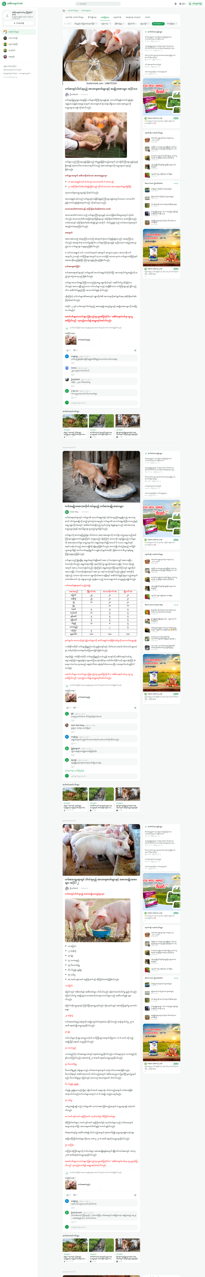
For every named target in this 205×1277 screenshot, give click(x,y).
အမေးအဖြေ (13, 38)
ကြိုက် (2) (74, 398)
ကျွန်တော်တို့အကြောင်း (10, 66)
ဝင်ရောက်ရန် (20, 23)
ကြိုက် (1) (74, 744)
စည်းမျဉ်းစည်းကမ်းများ (10, 73)
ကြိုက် (73, 363)
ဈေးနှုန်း (12, 56)
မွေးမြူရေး (105, 17)
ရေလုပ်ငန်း (117, 17)
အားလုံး (176, 183)
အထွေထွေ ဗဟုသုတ (133, 17)
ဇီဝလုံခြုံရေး (172, 23)
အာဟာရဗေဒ (86, 11)
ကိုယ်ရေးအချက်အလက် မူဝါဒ (12, 69)
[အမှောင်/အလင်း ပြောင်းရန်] (175, 3)
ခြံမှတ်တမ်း (132, 23)
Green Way (74, 512)
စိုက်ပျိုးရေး (92, 17)
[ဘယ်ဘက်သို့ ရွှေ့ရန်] (66, 24)
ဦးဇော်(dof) (74, 94)
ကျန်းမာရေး (106, 23)
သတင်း (147, 17)
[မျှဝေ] (135, 350)
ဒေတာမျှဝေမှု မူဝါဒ (24, 73)
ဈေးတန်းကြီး (13, 44)
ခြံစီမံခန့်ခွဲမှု (119, 23)
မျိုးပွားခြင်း (144, 23)
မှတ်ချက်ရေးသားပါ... (79, 403)
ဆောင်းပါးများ (14, 32)
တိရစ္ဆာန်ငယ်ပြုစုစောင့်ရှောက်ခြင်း (86, 23)
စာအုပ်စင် (12, 50)
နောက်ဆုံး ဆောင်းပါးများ (74, 17)
